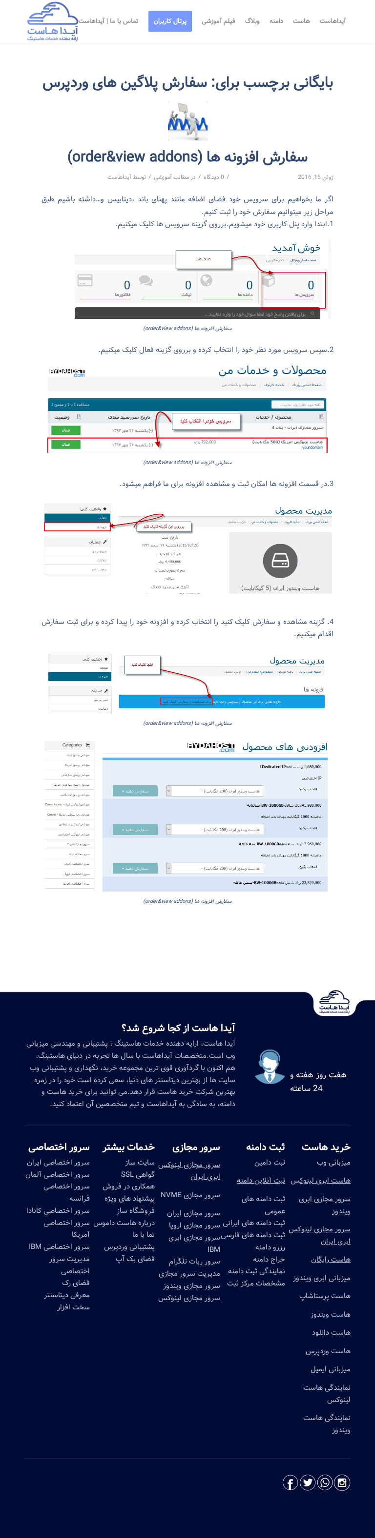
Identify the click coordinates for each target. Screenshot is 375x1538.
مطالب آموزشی (171, 177)
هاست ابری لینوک (325, 1181)
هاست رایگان (331, 1259)
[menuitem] (333, 21)
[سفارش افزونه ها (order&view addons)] (188, 121)
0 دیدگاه (214, 177)
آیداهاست (119, 177)
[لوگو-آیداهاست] (53, 21)
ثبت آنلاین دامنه (261, 1181)
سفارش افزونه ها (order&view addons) (187, 157)
